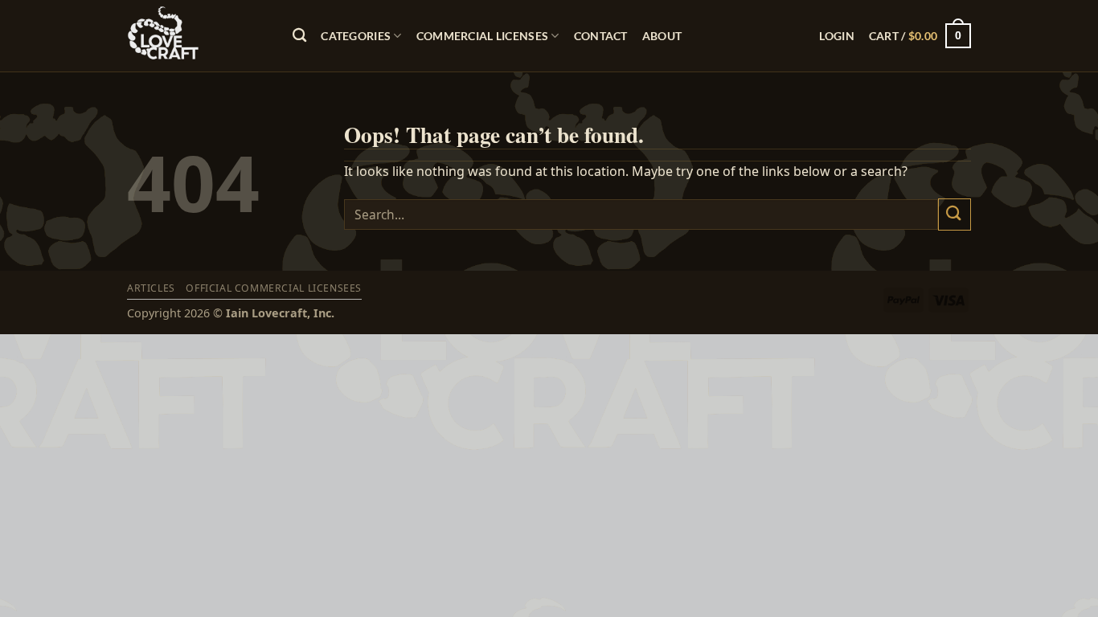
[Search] (299, 35)
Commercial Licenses (482, 36)
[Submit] (954, 214)
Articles (151, 288)
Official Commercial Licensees (274, 288)
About (662, 36)
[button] (836, 35)
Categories (356, 36)
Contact (601, 36)
